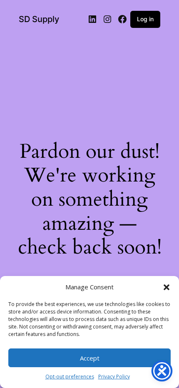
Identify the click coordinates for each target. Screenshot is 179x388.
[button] (166, 287)
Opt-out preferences (69, 376)
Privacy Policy (114, 376)
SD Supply (39, 19)
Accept (89, 358)
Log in (145, 18)
